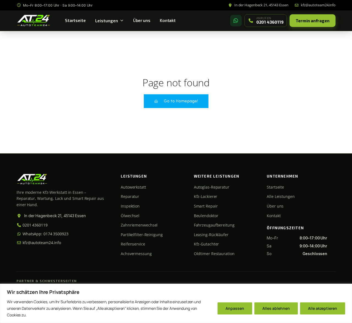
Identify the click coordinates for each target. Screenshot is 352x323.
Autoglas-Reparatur (211, 187)
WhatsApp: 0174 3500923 (44, 233)
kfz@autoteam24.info (41, 242)
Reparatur (130, 196)
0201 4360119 (34, 225)
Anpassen (235, 308)
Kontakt (168, 20)
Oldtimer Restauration (214, 253)
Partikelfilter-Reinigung (142, 234)
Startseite (75, 20)
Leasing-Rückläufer (211, 234)
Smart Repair (206, 206)
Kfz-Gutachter (206, 244)
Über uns (141, 20)
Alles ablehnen (276, 308)
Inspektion (130, 206)
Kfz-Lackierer (206, 196)
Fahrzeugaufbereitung (214, 225)
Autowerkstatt (133, 187)
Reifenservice (133, 244)
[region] (176, 303)
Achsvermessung (136, 253)
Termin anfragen (312, 20)
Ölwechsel (130, 215)
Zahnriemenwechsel (139, 225)
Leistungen (106, 20)
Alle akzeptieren (322, 308)
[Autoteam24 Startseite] (33, 20)
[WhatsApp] (236, 20)
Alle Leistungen (281, 196)
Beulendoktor (206, 215)
